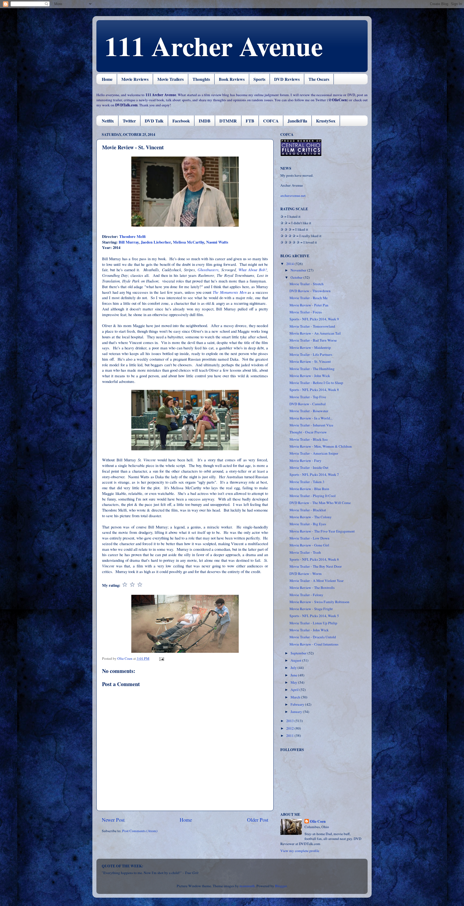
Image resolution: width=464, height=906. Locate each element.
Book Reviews (232, 79)
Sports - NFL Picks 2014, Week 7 (314, 474)
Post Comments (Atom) (140, 830)
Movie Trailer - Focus (305, 312)
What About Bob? (252, 269)
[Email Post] (161, 658)
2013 (290, 720)
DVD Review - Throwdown (310, 290)
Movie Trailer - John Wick (309, 630)
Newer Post (113, 819)
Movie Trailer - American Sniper (313, 453)
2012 (290, 728)
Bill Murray (129, 242)
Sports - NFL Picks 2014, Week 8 (314, 389)
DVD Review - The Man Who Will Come (320, 502)
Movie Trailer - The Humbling (312, 368)
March (296, 697)
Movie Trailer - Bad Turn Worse (313, 340)
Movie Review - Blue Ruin (309, 488)
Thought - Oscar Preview (308, 432)
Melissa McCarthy (188, 242)
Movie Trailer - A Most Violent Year (316, 580)
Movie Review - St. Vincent (310, 361)
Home (107, 79)
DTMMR (228, 121)
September (299, 653)
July (294, 667)
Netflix (108, 121)
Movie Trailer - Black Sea (308, 439)
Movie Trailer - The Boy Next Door (315, 566)
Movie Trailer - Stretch (306, 283)
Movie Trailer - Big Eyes (307, 523)
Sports (259, 79)
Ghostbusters (208, 269)
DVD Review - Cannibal (307, 403)
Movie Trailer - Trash (305, 552)
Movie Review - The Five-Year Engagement (322, 531)
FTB (250, 121)
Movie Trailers (170, 79)
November (299, 270)
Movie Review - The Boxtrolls (312, 587)
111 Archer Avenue (213, 45)
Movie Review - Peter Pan (308, 305)
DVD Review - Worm (305, 573)
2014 (290, 263)
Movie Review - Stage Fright (311, 608)
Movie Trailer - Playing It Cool (312, 495)
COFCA (271, 121)
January (297, 711)
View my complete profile (299, 850)
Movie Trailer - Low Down (309, 538)
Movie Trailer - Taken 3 (306, 481)
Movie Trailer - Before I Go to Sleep (316, 382)
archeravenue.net (293, 195)
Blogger (281, 885)
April (295, 689)
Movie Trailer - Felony (306, 594)
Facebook (181, 121)
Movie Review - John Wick (309, 375)
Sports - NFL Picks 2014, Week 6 (314, 559)
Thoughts (201, 79)
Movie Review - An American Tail (315, 333)
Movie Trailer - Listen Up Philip (313, 623)
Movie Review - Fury (305, 460)
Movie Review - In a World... (310, 418)
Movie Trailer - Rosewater (308, 410)
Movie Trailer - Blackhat (307, 510)
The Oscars (319, 79)
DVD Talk (154, 121)
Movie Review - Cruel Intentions (313, 644)
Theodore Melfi (132, 236)
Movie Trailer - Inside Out (308, 467)
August (296, 660)
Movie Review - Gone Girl (309, 545)
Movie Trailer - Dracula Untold (312, 637)
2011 (290, 735)
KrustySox (325, 121)
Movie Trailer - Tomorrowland (312, 326)
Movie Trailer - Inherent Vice (311, 425)
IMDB (205, 121)
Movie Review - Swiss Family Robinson (319, 601)
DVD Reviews (287, 79)
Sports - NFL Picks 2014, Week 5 (314, 615)
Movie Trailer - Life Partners (310, 354)
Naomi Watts (217, 242)
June (294, 675)
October (297, 277)
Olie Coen (318, 821)
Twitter (129, 121)
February (298, 704)
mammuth (247, 885)
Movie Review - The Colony (310, 516)
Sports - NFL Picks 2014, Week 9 (314, 319)
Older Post (257, 819)
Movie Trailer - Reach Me (308, 297)
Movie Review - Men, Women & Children (320, 446)
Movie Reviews (134, 79)
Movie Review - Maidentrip (310, 347)
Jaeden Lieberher (156, 242)
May (294, 682)
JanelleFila (297, 121)
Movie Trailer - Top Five (307, 396)
